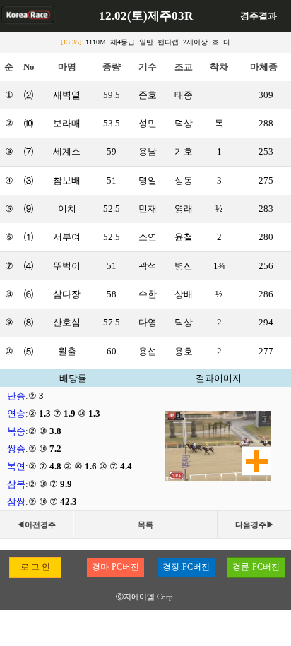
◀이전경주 (36, 524)
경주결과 (258, 16)
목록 (145, 524)
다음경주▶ (254, 524)
